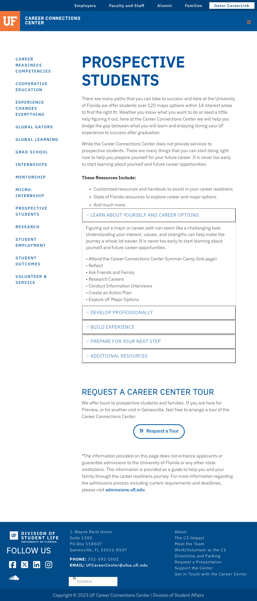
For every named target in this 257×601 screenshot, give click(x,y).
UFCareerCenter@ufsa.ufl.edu (117, 565)
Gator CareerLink (231, 5)
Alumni (164, 5)
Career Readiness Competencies (33, 65)
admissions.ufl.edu (125, 490)
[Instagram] (49, 564)
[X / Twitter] (25, 564)
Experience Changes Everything (30, 108)
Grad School (32, 151)
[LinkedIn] (37, 564)
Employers (85, 5)
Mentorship (31, 176)
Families (193, 5)
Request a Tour (162, 431)
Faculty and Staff (126, 5)
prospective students (31, 211)
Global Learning (37, 139)
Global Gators (34, 126)
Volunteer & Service (31, 279)
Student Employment (31, 242)
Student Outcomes (28, 260)
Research (28, 226)
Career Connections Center (52, 20)
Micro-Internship (30, 192)
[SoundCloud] (14, 577)
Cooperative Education (32, 86)
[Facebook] (13, 564)
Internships (31, 164)
